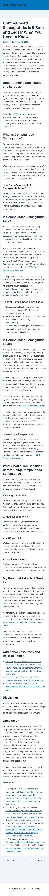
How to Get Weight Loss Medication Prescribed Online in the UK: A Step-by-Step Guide (25, 686)
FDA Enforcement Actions (32, 406)
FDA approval (21, 114)
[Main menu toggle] (43, 5)
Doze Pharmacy (14, 5)
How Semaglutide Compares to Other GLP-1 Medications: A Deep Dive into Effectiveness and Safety (25, 671)
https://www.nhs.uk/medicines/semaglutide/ (25, 842)
